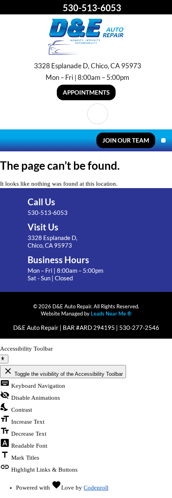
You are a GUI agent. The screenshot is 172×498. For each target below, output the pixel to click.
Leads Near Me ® (111, 313)
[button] (86, 92)
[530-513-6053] (55, 7)
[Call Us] (16, 207)
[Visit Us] (16, 236)
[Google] (97, 113)
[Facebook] (74, 114)
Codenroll (96, 487)
